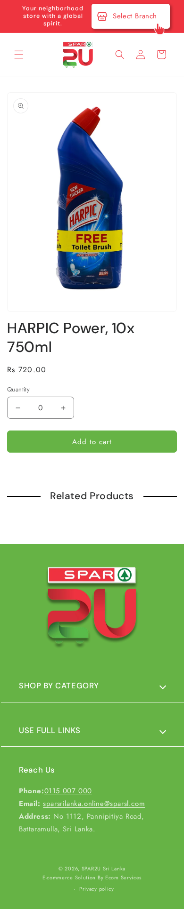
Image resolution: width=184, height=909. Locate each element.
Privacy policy (96, 889)
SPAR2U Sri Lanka (103, 868)
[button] (18, 54)
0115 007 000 (68, 791)
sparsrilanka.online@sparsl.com (94, 803)
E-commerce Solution (69, 877)
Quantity (18, 389)
